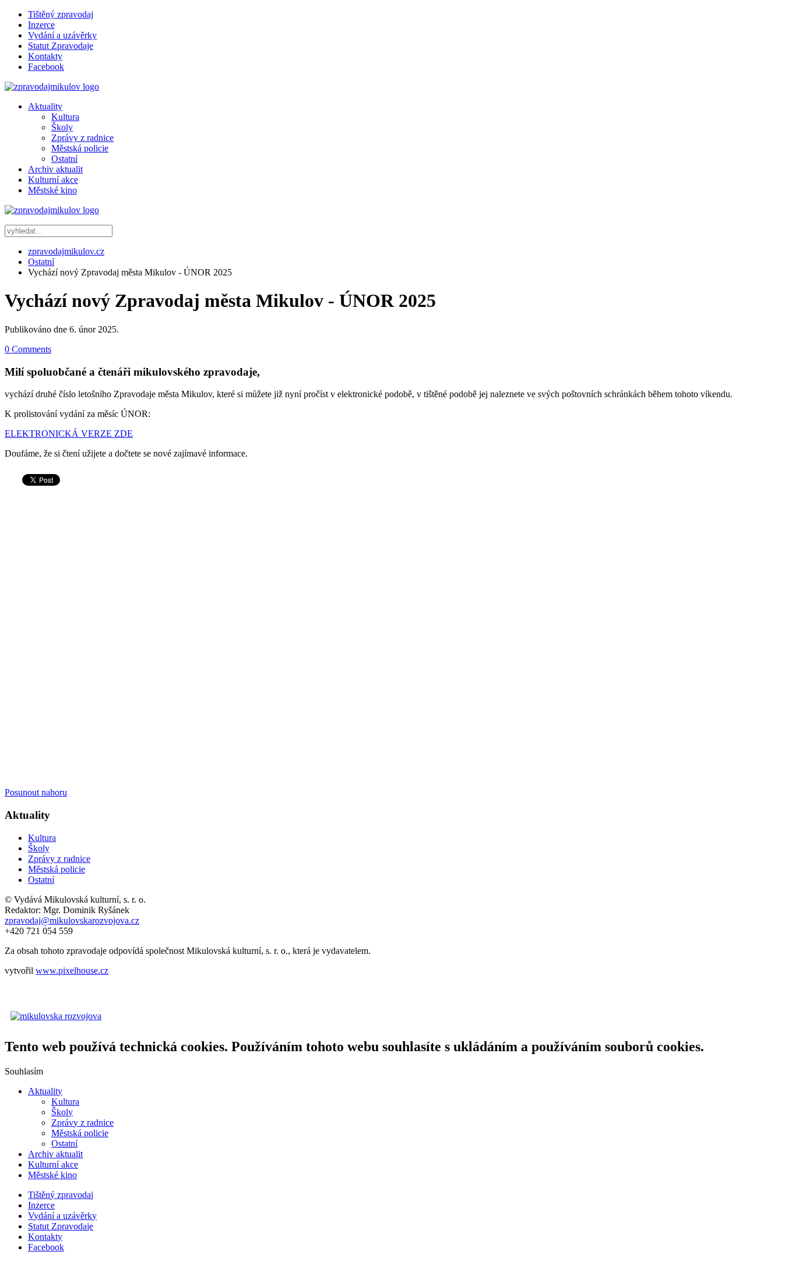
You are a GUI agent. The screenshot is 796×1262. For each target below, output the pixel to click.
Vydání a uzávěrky (62, 35)
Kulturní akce (53, 180)
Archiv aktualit (55, 169)
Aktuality (45, 106)
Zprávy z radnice (82, 138)
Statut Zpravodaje (60, 46)
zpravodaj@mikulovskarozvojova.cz (72, 920)
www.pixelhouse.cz (72, 970)
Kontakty (45, 56)
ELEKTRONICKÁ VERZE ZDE (69, 434)
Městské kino (52, 190)
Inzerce (41, 25)
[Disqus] (398, 639)
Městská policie (79, 148)
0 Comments (28, 349)
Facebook (46, 67)
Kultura (65, 117)
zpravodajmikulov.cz (66, 251)
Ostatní (64, 159)
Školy (62, 127)
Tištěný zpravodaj (60, 14)
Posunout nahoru (36, 792)
